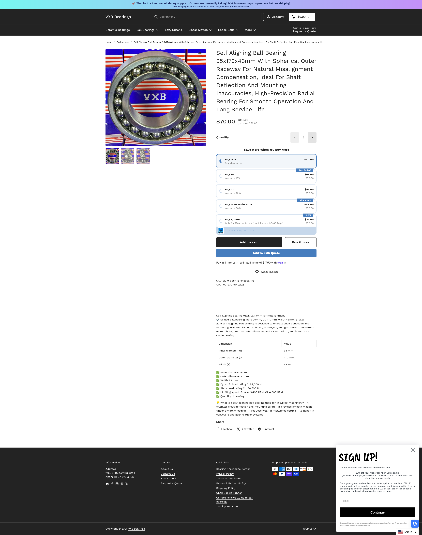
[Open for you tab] (415, 524)
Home (109, 42)
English (408, 532)
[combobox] (206, 17)
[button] (302, 17)
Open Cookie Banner (229, 492)
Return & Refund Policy (231, 483)
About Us (167, 468)
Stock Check (169, 478)
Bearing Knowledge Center (233, 468)
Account (278, 16)
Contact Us (168, 473)
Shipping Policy (226, 488)
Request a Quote (171, 483)
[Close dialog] (413, 450)
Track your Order (227, 506)
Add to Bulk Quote (266, 253)
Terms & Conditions (228, 478)
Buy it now (301, 242)
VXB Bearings (118, 17)
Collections (123, 42)
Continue (377, 512)
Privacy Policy (225, 473)
